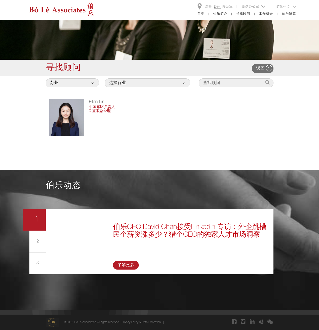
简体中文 (283, 7)
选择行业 (117, 83)
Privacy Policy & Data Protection (141, 322)
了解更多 (125, 265)
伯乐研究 (289, 14)
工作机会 (266, 14)
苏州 (217, 6)
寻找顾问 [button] (243, 14)
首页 (200, 14)
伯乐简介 (220, 14)
